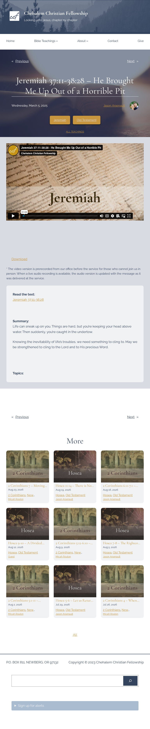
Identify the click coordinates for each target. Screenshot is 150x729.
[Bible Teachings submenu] (57, 41)
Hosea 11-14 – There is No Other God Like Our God (74, 485)
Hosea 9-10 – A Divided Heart (25, 543)
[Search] (130, 681)
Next (131, 61)
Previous (22, 61)
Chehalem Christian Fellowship (56, 13)
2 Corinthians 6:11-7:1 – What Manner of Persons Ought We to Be (120, 485)
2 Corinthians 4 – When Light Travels (120, 600)
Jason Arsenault (114, 105)
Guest (11, 556)
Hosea (60, 495)
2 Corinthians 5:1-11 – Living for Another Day (25, 600)
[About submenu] (87, 41)
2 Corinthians (17, 495)
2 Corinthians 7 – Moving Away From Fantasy (26, 485)
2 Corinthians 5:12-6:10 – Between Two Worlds (73, 543)
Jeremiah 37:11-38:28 (28, 300)
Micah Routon (15, 499)
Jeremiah (60, 120)
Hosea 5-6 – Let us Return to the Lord (74, 600)
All (75, 635)
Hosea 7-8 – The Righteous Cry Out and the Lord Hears (122, 543)
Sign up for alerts (31, 706)
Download (19, 259)
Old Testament (86, 120)
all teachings (75, 131)
